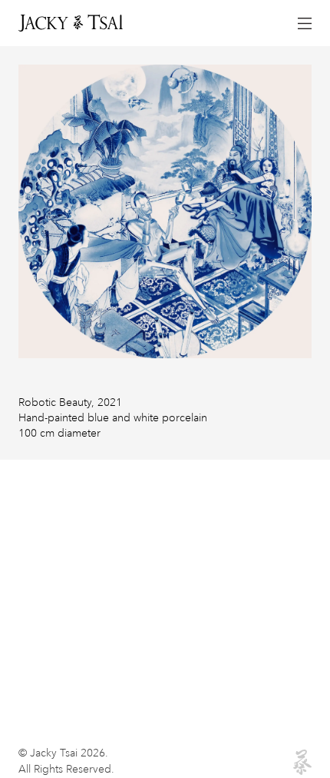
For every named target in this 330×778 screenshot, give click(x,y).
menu (304, 23)
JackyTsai (69, 23)
